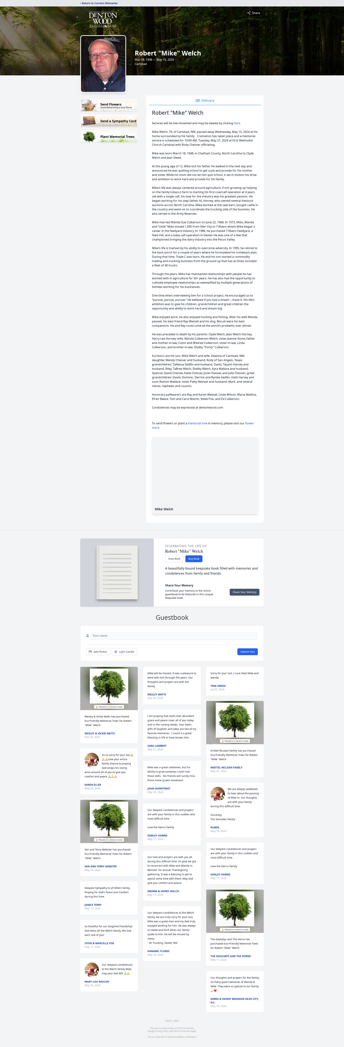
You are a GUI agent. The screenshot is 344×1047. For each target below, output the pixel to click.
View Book (174, 558)
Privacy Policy (162, 1031)
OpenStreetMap (176, 1036)
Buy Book (193, 558)
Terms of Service (181, 1031)
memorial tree (197, 423)
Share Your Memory (244, 592)
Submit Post (247, 651)
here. (237, 123)
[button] (109, 688)
